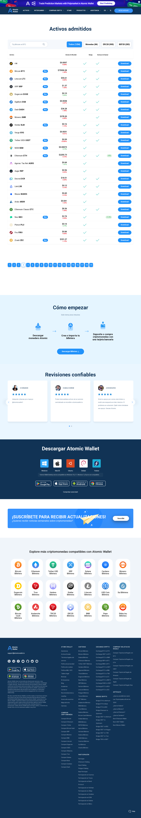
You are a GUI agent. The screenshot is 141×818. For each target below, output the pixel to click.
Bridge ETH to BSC (101, 707)
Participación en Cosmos (86, 775)
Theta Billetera (83, 673)
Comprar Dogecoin (67, 744)
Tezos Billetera (83, 696)
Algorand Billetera (83, 670)
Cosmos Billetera (83, 741)
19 (91, 265)
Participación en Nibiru (85, 804)
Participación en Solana (85, 800)
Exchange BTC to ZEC (102, 689)
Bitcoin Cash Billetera (85, 715)
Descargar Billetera (69, 351)
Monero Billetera (83, 654)
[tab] (69, 426)
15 (73, 265)
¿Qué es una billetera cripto (121, 696)
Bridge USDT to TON (102, 733)
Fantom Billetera (83, 686)
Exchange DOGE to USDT (103, 683)
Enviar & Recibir (71, 55)
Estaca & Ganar (102, 55)
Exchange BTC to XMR (103, 657)
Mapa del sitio (65, 702)
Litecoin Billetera (83, 689)
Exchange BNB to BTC (103, 664)
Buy (45, 71)
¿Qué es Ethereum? (119, 712)
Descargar (124, 10)
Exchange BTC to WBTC (103, 680)
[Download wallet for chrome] (98, 483)
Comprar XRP (65, 731)
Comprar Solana (66, 757)
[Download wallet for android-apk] (79, 483)
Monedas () (92, 44)
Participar (81, 759)
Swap (90, 55)
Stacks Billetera (83, 747)
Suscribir (120, 518)
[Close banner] (139, 2)
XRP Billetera (82, 683)
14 (69, 265)
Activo (12, 55)
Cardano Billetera (83, 667)
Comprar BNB (65, 738)
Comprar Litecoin (66, 741)
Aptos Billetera (82, 728)
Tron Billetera (82, 709)
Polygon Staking (83, 768)
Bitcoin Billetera (83, 651)
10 (50, 265)
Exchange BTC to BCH (103, 686)
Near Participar (83, 771)
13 (64, 265)
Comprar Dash (65, 767)
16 (78, 265)
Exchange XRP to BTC (103, 660)
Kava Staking (82, 765)
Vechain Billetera (83, 731)
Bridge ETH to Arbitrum (103, 700)
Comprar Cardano (66, 764)
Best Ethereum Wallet (120, 718)
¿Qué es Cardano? (118, 715)
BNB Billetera (82, 706)
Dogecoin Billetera (83, 677)
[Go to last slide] (9, 402)
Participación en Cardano (86, 794)
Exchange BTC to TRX (103, 673)
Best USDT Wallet (118, 722)
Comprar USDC (65, 747)
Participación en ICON (85, 797)
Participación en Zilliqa (85, 791)
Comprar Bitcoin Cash (68, 728)
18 (87, 265)
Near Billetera (82, 680)
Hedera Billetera (83, 712)
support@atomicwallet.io (16, 653)
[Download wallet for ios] (61, 483)
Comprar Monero (66, 735)
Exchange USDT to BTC (103, 654)
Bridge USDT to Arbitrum (103, 717)
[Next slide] (132, 402)
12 (60, 265)
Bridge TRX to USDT (102, 739)
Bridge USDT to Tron (102, 736)
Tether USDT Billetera (85, 664)
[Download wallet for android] (43, 483)
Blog (62, 683)
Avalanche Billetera (84, 702)
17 (82, 265)
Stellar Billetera (83, 718)
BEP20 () (124, 44)
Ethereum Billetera (84, 660)
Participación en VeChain (86, 788)
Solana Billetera (83, 657)
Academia (64, 686)
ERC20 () (108, 44)
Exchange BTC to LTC (102, 677)
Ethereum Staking (83, 762)
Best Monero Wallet (119, 725)
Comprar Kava (65, 760)
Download (125, 63)
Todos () (74, 44)
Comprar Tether (66, 725)
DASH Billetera (82, 738)
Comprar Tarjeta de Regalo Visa (123, 685)
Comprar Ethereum (67, 722)
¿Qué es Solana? (118, 706)
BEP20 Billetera (83, 725)
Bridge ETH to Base (102, 704)
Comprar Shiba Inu (66, 751)
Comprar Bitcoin (66, 718)
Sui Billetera (82, 744)
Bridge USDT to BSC (102, 726)
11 (55, 265)
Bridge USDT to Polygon (103, 729)
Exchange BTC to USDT (103, 667)
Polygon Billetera (83, 693)
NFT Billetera (82, 699)
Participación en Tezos (85, 778)
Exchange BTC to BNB (103, 670)
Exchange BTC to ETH (103, 651)
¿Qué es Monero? (118, 709)
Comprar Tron (65, 754)
